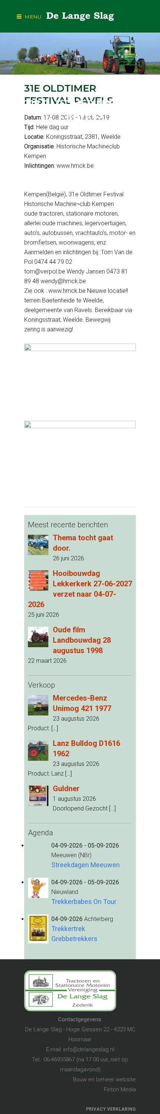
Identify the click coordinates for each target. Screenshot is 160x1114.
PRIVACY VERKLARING (111, 1109)
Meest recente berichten (68, 524)
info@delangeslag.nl (88, 1049)
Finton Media (120, 1089)
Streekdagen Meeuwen (85, 865)
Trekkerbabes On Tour (83, 901)
